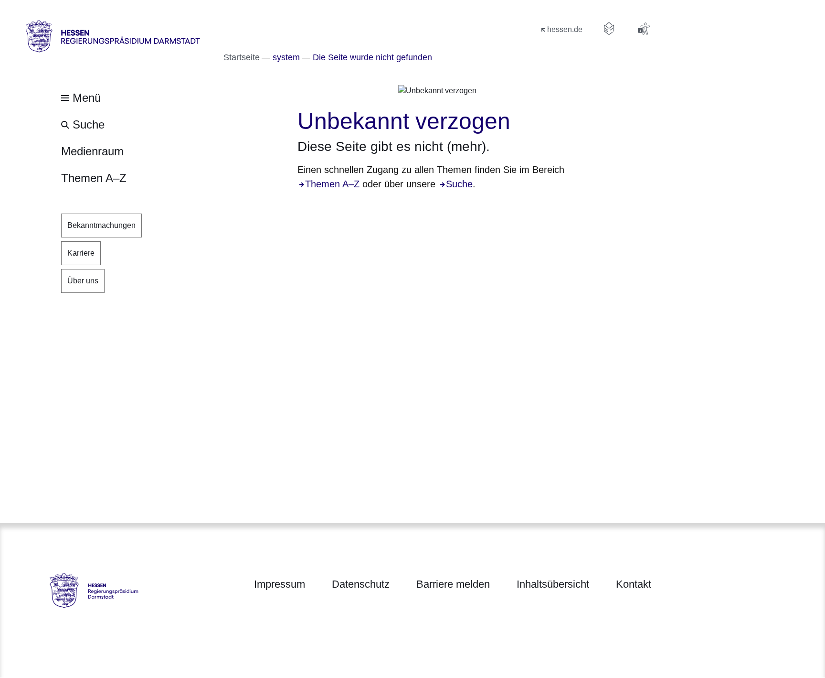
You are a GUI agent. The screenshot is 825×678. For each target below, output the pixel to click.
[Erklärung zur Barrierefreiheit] (643, 28)
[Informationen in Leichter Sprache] (609, 28)
